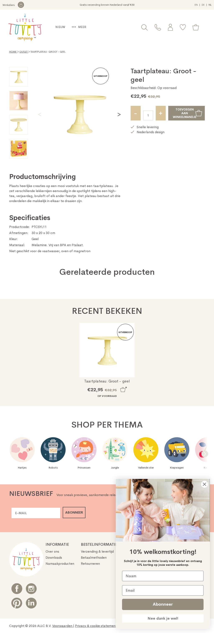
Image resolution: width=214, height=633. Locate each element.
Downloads (54, 557)
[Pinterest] (16, 603)
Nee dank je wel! (163, 618)
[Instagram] (31, 588)
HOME (13, 51)
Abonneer (163, 604)
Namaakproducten (60, 563)
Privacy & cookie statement (96, 626)
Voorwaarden (62, 626)
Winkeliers (9, 5)
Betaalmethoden (94, 557)
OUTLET (23, 51)
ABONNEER (74, 512)
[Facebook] (16, 588)
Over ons (52, 551)
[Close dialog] (204, 484)
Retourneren (90, 563)
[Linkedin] (31, 603)
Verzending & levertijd (97, 551)
